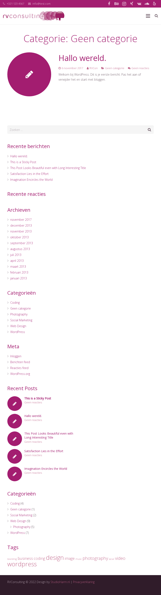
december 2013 (21, 225)
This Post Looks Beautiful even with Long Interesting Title (48, 168)
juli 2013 (15, 255)
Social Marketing (21, 320)
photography (95, 558)
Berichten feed (20, 362)
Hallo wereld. (82, 57)
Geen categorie (114, 68)
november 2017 (21, 220)
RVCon (94, 68)
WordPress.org (20, 374)
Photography (18, 314)
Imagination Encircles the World (31, 180)
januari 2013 (18, 278)
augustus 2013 (20, 249)
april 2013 (17, 261)
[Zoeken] (156, 16)
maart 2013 (18, 266)
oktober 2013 (19, 237)
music (78, 559)
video (120, 558)
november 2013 (21, 231)
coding (39, 558)
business (25, 558)
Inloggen (15, 356)
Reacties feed (19, 368)
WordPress (17, 332)
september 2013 (21, 243)
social (111, 559)
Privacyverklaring (84, 582)
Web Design (18, 326)
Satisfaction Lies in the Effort (29, 174)
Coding (15, 303)
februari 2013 (19, 272)
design (55, 557)
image (70, 558)
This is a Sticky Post (23, 162)
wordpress (22, 564)
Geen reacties (140, 68)
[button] (6, 6)
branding (12, 559)
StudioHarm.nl (60, 582)
